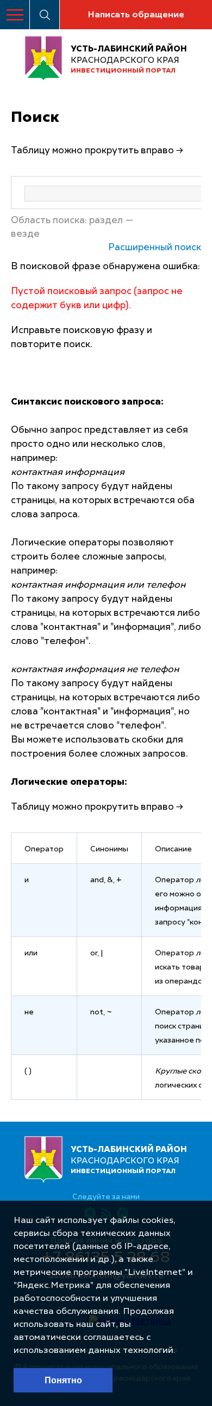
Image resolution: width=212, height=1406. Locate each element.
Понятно (63, 1380)
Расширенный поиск (154, 247)
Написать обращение (136, 15)
